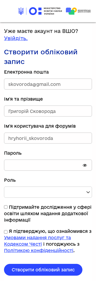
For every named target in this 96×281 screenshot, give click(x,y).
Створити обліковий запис (43, 269)
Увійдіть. (16, 38)
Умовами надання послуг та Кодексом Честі (37, 240)
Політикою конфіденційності (38, 250)
